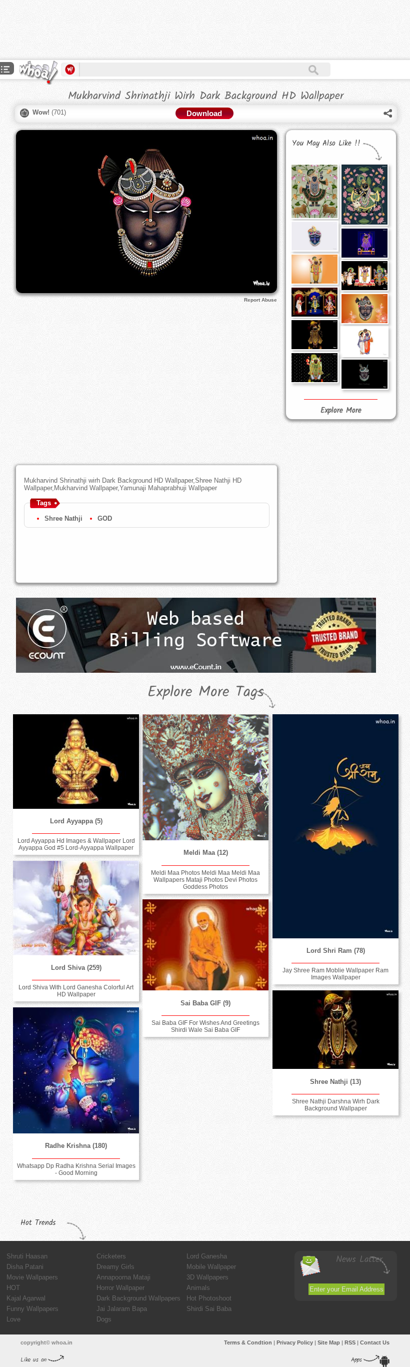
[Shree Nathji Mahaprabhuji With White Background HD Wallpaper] (365, 341)
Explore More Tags (206, 692)
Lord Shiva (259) (76, 967)
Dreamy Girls (115, 1266)
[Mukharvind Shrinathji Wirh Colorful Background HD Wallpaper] (365, 308)
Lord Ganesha (206, 1256)
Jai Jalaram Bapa (121, 1308)
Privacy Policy (294, 1342)
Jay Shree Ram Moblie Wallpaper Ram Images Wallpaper (335, 974)
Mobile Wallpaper (211, 1266)
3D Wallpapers (207, 1277)
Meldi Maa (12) (206, 852)
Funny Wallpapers (32, 1308)
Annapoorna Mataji (123, 1277)
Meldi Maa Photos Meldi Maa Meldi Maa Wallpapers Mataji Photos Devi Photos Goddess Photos (205, 879)
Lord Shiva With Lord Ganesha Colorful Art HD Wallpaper (76, 991)
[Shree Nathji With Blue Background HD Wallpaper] (365, 243)
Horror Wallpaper (120, 1287)
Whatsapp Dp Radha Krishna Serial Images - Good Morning (76, 1169)
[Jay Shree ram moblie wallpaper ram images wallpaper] (335, 826)
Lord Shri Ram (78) (335, 950)
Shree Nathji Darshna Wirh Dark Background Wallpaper (336, 1105)
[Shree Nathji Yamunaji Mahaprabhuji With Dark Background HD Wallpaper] (365, 275)
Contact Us (375, 1342)
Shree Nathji (63, 518)
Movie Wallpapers (32, 1277)
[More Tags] (5, 70)
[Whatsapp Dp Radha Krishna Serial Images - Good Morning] (76, 1070)
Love (13, 1319)
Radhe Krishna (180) (76, 1145)
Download (204, 113)
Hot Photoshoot (209, 1298)
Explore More (341, 411)
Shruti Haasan (27, 1256)
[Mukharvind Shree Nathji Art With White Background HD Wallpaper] (315, 236)
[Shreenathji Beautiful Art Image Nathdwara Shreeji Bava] (315, 191)
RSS (350, 1342)
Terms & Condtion (248, 1342)
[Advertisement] (182, 30)
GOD (105, 518)
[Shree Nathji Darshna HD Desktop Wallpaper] (315, 269)
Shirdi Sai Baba (209, 1308)
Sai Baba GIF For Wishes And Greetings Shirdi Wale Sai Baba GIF (206, 1026)
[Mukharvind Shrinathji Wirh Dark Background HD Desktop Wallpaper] (365, 374)
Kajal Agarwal (26, 1298)
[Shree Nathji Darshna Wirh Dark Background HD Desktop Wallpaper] (315, 367)
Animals (198, 1287)
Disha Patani (25, 1266)
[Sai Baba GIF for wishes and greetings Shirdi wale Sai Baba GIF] (205, 944)
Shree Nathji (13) (335, 1081)
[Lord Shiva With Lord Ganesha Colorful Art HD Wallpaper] (76, 908)
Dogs (104, 1319)
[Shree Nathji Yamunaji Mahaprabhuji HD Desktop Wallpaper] (315, 302)
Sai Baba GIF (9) (205, 1003)
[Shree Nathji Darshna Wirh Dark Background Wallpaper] (315, 334)
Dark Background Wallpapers (138, 1298)
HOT (13, 1287)
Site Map (329, 1342)
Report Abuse (260, 300)
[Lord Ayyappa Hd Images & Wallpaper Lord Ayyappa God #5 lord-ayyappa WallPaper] (76, 761)
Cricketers (111, 1256)
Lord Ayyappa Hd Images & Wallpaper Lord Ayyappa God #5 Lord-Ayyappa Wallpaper (76, 844)
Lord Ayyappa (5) (76, 821)
